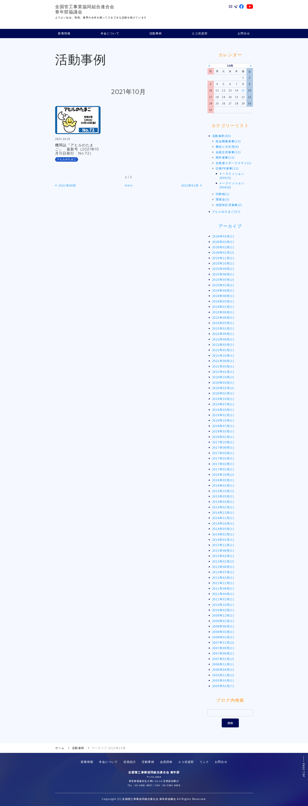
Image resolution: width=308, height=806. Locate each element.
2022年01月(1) (223, 350)
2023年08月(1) (223, 317)
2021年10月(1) (223, 355)
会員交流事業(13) (228, 152)
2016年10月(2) (223, 474)
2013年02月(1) (223, 556)
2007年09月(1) (223, 648)
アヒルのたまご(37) (226, 211)
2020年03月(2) (223, 388)
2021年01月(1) (223, 371)
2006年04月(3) (223, 669)
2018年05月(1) (223, 431)
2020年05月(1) (223, 382)
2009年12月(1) (223, 615)
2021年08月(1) (223, 361)
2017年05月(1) (223, 453)
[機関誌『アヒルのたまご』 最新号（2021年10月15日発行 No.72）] (78, 120)
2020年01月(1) (223, 393)
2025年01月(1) (223, 285)
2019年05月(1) (223, 409)
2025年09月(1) (223, 268)
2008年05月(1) (223, 632)
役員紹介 (130, 762)
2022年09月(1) (223, 334)
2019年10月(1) (223, 399)
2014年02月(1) (223, 534)
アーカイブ (230, 226)
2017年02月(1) (223, 464)
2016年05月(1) (223, 480)
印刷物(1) (223, 194)
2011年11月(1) (223, 583)
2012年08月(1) (223, 566)
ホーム (60, 748)
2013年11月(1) (223, 545)
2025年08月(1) (223, 274)
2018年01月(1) (223, 437)
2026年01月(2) (223, 252)
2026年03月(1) (223, 242)
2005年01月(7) (223, 686)
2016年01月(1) (223, 485)
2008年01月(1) (223, 637)
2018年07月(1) (223, 426)
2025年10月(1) (223, 263)
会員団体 (166, 762)
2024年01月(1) (223, 306)
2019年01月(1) (223, 415)
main (128, 185)
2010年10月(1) (223, 604)
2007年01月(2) (223, 659)
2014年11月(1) (223, 518)
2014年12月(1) (223, 512)
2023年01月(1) (223, 328)
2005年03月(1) (223, 680)
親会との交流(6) (227, 146)
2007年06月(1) (223, 653)
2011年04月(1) (223, 594)
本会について (110, 33)
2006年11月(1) (223, 664)
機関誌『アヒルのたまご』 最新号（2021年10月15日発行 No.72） (77, 149)
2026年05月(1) (223, 236)
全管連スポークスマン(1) (234, 163)
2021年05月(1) (223, 366)
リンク (204, 762)
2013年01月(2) (223, 561)
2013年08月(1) (223, 550)
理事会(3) (223, 199)
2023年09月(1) (223, 312)
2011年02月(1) (223, 599)
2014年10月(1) (223, 523)
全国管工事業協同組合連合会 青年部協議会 (84, 9)
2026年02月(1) (223, 247)
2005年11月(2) (223, 675)
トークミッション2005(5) (231, 175)
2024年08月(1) (223, 296)
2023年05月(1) (223, 323)
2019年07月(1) (223, 404)
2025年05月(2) (223, 279)
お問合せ (244, 33)
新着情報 (64, 33)
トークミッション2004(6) (231, 185)
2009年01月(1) (223, 621)
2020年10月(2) (223, 377)
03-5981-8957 (144, 785)
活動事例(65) (221, 136)
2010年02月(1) (223, 610)
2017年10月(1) (223, 442)
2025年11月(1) (223, 258)
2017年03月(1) (223, 458)
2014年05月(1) (223, 529)
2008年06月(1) (223, 626)
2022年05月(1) (223, 344)
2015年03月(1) (223, 501)
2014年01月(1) (223, 539)
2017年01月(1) (223, 469)
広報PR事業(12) (227, 168)
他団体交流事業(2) (229, 205)
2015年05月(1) (223, 496)
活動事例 (155, 33)
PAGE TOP (303, 770)
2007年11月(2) (223, 642)
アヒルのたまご (66, 159)
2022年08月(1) (223, 339)
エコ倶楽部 (199, 33)
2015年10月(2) (223, 491)
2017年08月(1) (223, 447)
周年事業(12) (225, 157)
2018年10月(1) (223, 420)
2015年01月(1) (223, 507)
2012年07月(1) (223, 572)
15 (243, 90)
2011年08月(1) (223, 588)
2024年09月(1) (223, 290)
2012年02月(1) (223, 577)
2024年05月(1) (223, 301)
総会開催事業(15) (228, 141)
